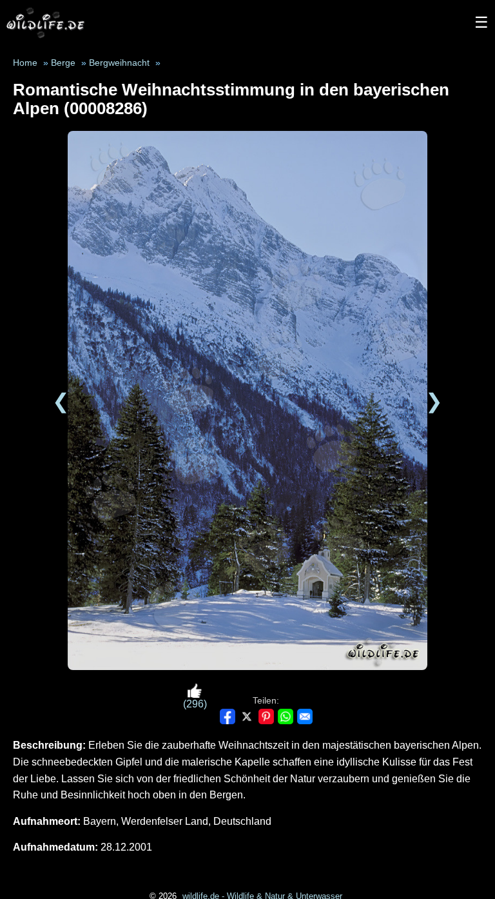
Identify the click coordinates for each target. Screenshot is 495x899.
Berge (63, 63)
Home (25, 63)
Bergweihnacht (119, 63)
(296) (195, 703)
